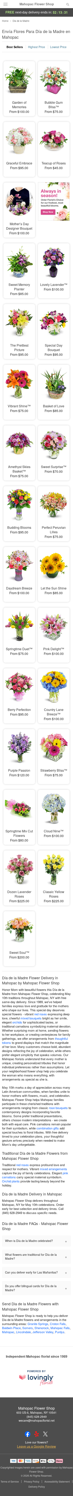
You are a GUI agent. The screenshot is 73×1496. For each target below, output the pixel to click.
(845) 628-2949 (37, 1416)
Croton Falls (58, 1324)
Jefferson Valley (42, 1332)
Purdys (59, 1332)
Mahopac (8, 1332)
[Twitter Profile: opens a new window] (45, 1434)
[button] (64, 1487)
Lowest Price (58, 47)
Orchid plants (11, 1181)
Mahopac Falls (60, 1328)
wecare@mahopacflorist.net (37, 1420)
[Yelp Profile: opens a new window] (36, 1434)
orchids (17, 1022)
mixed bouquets (31, 1018)
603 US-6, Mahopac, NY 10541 (36, 1412)
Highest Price (36, 47)
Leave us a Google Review (36, 1446)
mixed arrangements (53, 1169)
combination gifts (47, 1128)
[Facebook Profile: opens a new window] (27, 1434)
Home (5, 20)
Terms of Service (10, 1481)
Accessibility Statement (57, 1481)
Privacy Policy (31, 1481)
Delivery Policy (36, 1486)
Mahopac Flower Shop (36, 4)
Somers (27, 1328)
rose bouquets (58, 1108)
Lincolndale (23, 1332)
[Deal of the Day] (53, 207)
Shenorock (41, 1328)
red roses (40, 1014)
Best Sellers (14, 47)
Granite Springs (38, 1324)
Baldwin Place (11, 1328)
